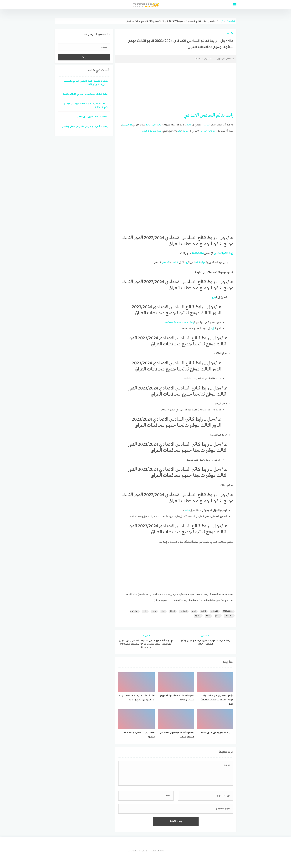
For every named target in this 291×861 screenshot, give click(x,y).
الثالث (148, 124)
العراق (189, 124)
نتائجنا (197, 615)
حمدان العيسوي (224, 58)
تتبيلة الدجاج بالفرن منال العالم (92, 117)
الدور (154, 124)
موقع (185, 130)
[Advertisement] (175, 87)
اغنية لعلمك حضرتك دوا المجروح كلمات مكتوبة (85, 94)
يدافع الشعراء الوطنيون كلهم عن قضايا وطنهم (85, 127)
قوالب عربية (133, 851)
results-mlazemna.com (176, 322)
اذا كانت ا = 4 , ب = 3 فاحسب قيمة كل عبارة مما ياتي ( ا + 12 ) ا (85, 105)
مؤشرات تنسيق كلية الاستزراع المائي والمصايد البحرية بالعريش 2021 (86, 83)
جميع (159, 130)
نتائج (220, 115)
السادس (207, 115)
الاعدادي (191, 115)
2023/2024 (127, 124)
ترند (228, 33)
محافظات (151, 130)
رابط (229, 115)
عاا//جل (133, 611)
